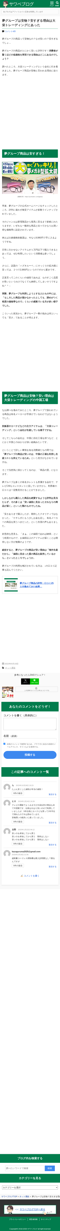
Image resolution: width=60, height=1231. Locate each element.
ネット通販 (10, 668)
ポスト (25, 682)
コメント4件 (10, 31)
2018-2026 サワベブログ (28, 1229)
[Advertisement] (30, 111)
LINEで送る (34, 682)
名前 (10, 735)
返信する (53, 794)
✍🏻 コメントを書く (30, 876)
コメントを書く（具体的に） (20, 715)
